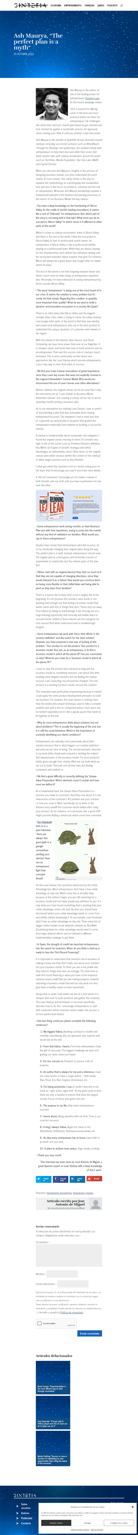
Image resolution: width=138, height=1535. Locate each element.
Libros (100, 5)
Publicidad (26, 1518)
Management (41, 5)
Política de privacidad (96, 1529)
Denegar (87, 1523)
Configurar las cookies (119, 1523)
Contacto (26, 1523)
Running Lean (92, 98)
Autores (25, 1513)
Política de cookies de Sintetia (80, 1529)
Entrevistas (24, 5)
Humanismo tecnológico (59, 1192)
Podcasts (112, 5)
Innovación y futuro (83, 1192)
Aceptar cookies (56, 1523)
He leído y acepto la (61, 1312)
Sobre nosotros (26, 1506)
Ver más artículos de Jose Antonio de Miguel (66, 1208)
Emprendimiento (73, 5)
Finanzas (89, 5)
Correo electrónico (46, 1284)
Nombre (41, 1274)
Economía (56, 5)
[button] (132, 1507)
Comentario (42, 1242)
